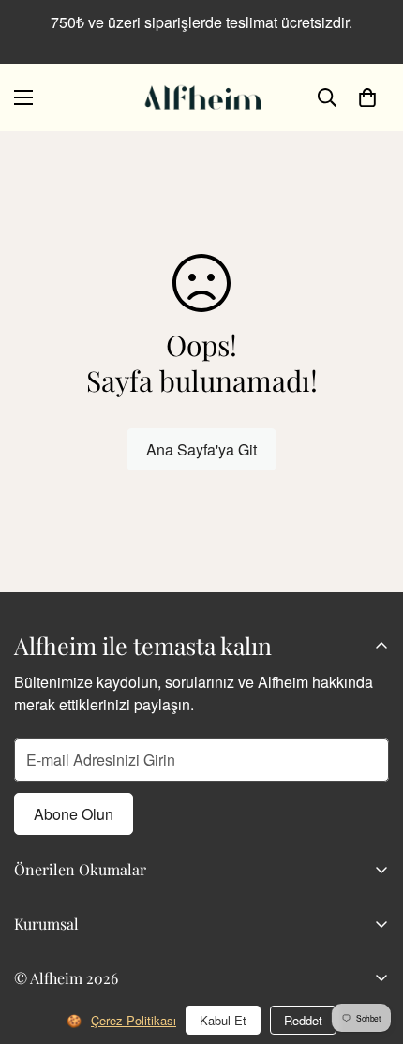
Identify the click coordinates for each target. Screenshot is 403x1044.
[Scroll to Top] (369, 944)
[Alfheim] (201, 97)
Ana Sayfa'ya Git (201, 449)
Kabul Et (223, 1020)
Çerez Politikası (133, 1020)
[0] (367, 97)
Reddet (303, 1020)
